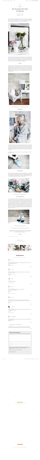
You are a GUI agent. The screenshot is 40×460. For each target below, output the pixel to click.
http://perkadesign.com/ (11, 282)
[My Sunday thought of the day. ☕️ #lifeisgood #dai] (15, 376)
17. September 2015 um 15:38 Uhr (11, 288)
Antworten (31, 266)
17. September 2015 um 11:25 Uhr (11, 280)
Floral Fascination (12, 265)
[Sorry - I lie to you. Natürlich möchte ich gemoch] (15, 366)
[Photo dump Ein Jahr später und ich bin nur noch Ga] (5, 366)
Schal (15, 225)
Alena (12, 297)
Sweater (18, 225)
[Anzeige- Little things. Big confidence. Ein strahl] (15, 396)
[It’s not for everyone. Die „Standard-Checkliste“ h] (25, 366)
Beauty (20, 6)
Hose (22, 225)
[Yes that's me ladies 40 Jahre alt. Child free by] (35, 396)
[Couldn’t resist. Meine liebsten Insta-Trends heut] (35, 376)
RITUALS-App (12, 203)
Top (20, 225)
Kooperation (23, 241)
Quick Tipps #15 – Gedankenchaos (15, 324)
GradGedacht (13, 316)
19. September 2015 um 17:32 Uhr (11, 318)
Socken (24, 225)
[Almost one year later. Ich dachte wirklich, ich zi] (35, 386)
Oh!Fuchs (19, 447)
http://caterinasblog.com (11, 312)
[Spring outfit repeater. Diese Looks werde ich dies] (25, 396)
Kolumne (8, 0)
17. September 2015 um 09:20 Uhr (11, 271)
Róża (12, 278)
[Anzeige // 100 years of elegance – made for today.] (15, 386)
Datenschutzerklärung (13, 348)
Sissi (12, 286)
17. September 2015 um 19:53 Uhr (11, 308)
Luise (12, 269)
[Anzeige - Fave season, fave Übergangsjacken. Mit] (25, 376)
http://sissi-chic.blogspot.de (11, 293)
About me (27, 0)
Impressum (21, 447)
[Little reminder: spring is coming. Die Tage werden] (35, 366)
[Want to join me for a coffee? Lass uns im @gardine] (5, 396)
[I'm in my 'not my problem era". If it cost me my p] (25, 386)
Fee (12, 260)
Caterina (13, 306)
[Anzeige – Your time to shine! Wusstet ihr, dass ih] (5, 386)
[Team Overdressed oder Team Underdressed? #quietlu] (5, 376)
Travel (14, 0)
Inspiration (21, 241)
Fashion (5, 0)
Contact (30, 0)
